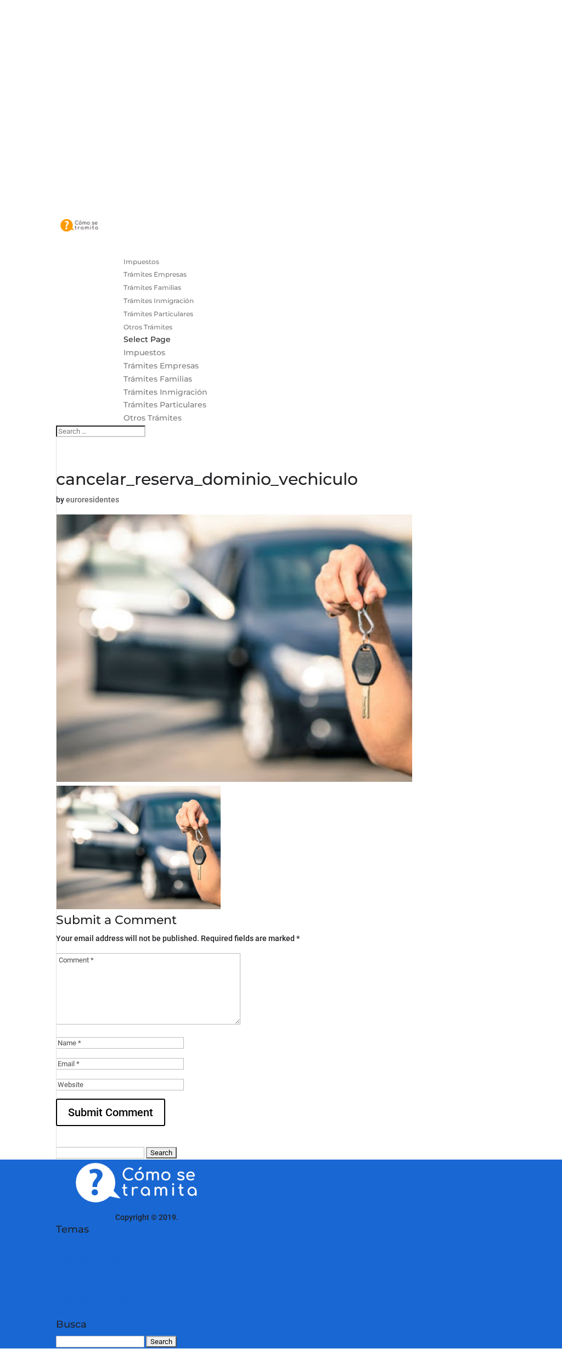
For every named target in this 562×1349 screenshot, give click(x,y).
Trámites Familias (157, 379)
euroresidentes (92, 499)
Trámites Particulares (164, 405)
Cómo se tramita (85, 1217)
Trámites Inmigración (165, 392)
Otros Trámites (152, 418)
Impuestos (144, 352)
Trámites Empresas (161, 366)
